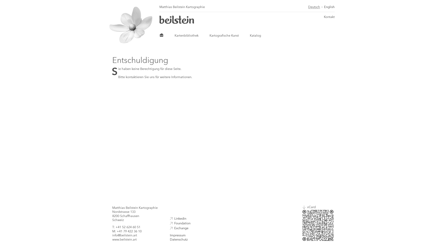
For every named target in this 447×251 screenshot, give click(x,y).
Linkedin (180, 218)
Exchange (181, 228)
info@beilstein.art (124, 235)
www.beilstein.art (124, 239)
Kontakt (329, 17)
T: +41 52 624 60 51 (126, 227)
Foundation (182, 223)
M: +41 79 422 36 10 (127, 231)
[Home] (161, 35)
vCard (311, 207)
